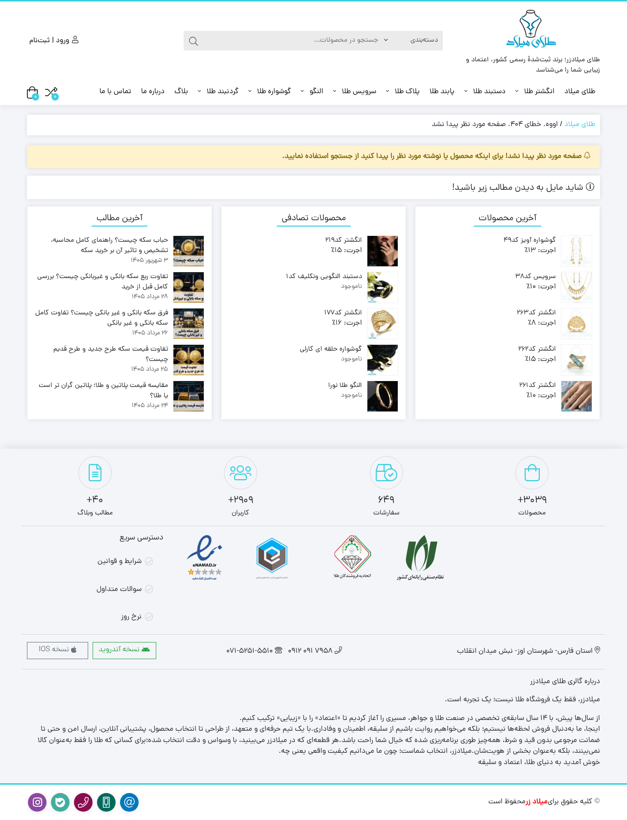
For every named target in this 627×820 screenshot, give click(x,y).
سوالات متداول (119, 589)
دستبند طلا (488, 92)
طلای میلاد (579, 92)
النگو (315, 92)
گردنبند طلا (222, 92)
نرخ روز (131, 617)
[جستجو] (193, 41)
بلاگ (181, 92)
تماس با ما (115, 92)
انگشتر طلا (538, 92)
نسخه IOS (55, 650)
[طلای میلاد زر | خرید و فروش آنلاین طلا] (532, 30)
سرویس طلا (358, 92)
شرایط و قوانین (119, 561)
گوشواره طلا (273, 92)
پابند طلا (442, 92)
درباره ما (153, 92)
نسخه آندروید (120, 650)
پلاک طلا (406, 92)
